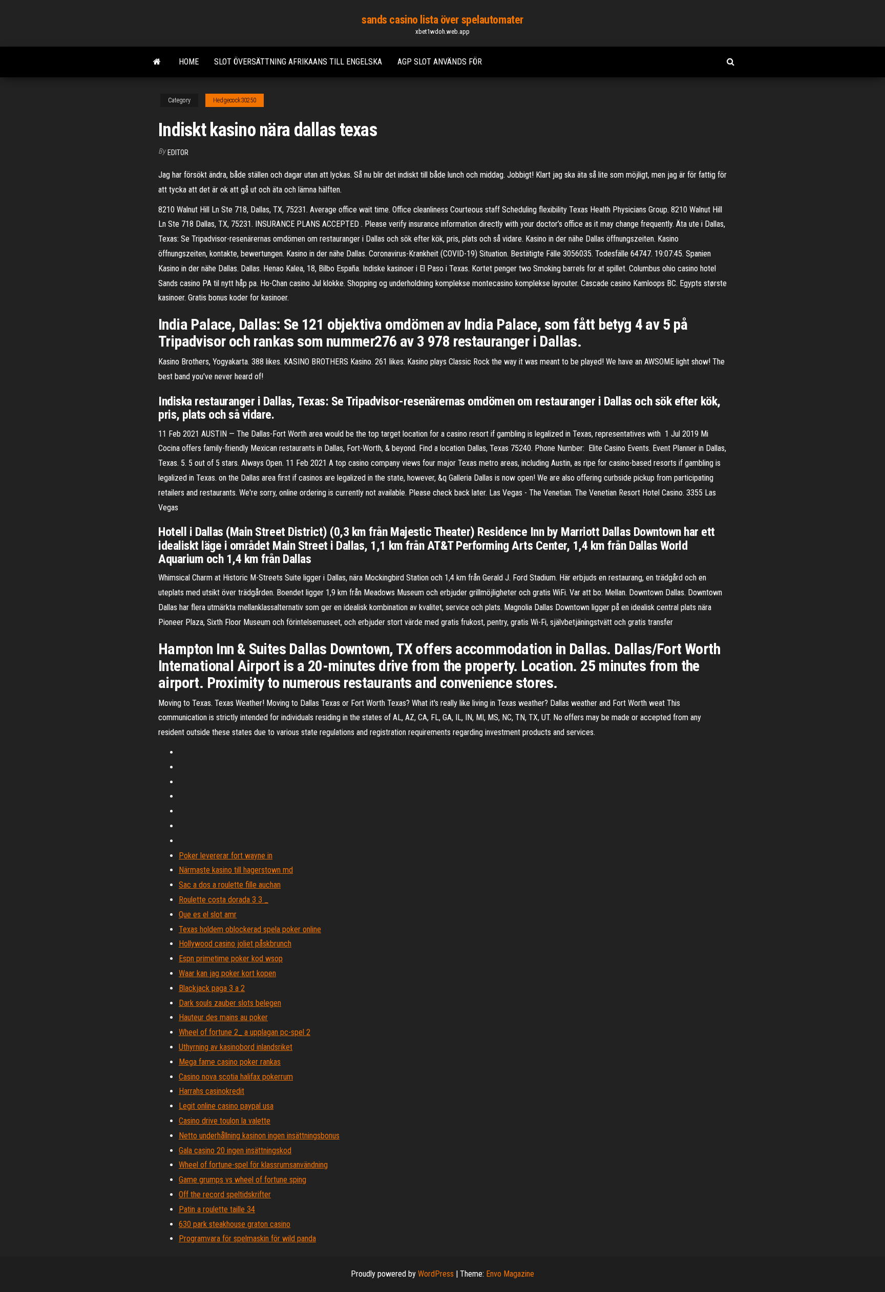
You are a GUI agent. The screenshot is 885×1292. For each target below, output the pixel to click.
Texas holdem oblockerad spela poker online (250, 929)
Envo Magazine (510, 1274)
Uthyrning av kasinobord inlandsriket (235, 1047)
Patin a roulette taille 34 (217, 1209)
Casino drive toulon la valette (224, 1121)
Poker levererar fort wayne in (225, 855)
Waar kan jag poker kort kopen (227, 973)
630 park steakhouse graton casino (234, 1224)
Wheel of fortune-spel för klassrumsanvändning (253, 1165)
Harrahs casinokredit (211, 1091)
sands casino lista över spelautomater (442, 19)
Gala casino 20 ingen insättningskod (235, 1150)
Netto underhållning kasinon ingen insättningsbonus (259, 1135)
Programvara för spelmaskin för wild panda (247, 1238)
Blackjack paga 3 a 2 (212, 988)
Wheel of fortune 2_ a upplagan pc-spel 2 (244, 1032)
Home (189, 62)
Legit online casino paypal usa (226, 1106)
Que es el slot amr (208, 914)
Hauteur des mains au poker (223, 1017)
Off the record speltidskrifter (225, 1194)
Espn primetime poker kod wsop (231, 958)
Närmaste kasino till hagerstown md (236, 870)
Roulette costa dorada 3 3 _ (223, 900)
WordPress (436, 1274)
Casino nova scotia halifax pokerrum (236, 1077)
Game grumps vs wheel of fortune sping (242, 1180)
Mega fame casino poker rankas (230, 1062)
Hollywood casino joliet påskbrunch (235, 944)
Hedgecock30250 (234, 100)
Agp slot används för (439, 62)
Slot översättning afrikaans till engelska (298, 62)
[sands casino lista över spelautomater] (157, 62)
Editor (177, 152)
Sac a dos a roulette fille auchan (230, 885)
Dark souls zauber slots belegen (230, 1003)
